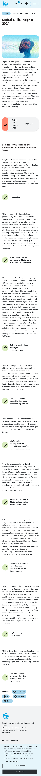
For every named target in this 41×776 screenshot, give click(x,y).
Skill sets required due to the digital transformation (20, 347)
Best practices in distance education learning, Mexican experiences (18, 677)
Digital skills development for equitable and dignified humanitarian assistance (20, 445)
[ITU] (5, 4)
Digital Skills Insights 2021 (15, 124)
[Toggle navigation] (34, 4)
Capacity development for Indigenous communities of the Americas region (19, 567)
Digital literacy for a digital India (18, 634)
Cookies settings (19, 765)
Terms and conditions (10, 740)
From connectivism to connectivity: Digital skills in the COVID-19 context (20, 260)
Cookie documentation (11, 761)
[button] (21, 4)
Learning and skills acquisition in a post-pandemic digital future (19, 401)
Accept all (20, 771)
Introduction (15, 197)
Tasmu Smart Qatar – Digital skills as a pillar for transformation (19, 502)
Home (6, 13)
